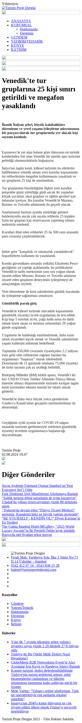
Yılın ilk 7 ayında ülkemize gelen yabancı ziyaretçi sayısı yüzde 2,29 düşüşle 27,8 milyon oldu (45, 646)
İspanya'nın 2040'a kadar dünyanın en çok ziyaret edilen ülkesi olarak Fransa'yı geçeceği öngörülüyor (44, 707)
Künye (16, 620)
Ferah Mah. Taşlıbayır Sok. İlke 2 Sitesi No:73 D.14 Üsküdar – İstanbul (44, 559)
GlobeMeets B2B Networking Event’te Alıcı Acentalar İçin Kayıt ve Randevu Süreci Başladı (45, 664)
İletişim (16, 624)
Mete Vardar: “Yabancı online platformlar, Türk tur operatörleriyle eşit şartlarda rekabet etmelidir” (45, 695)
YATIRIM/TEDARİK (27, 41)
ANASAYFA (21, 21)
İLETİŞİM (18, 49)
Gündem (17, 604)
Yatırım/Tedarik (22, 608)
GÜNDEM (19, 37)
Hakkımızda (29, 29)
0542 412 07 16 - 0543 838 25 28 (35, 565)
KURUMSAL (21, 25)
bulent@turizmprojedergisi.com (33, 570)
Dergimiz (26, 33)
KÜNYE (17, 45)
